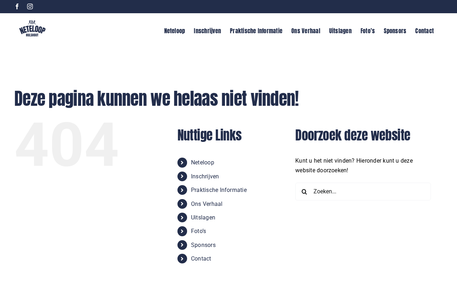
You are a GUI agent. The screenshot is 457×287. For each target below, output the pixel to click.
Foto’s (198, 231)
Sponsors (203, 245)
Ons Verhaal (207, 204)
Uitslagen (203, 217)
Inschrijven (205, 176)
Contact (201, 258)
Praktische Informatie (219, 190)
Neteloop (202, 162)
